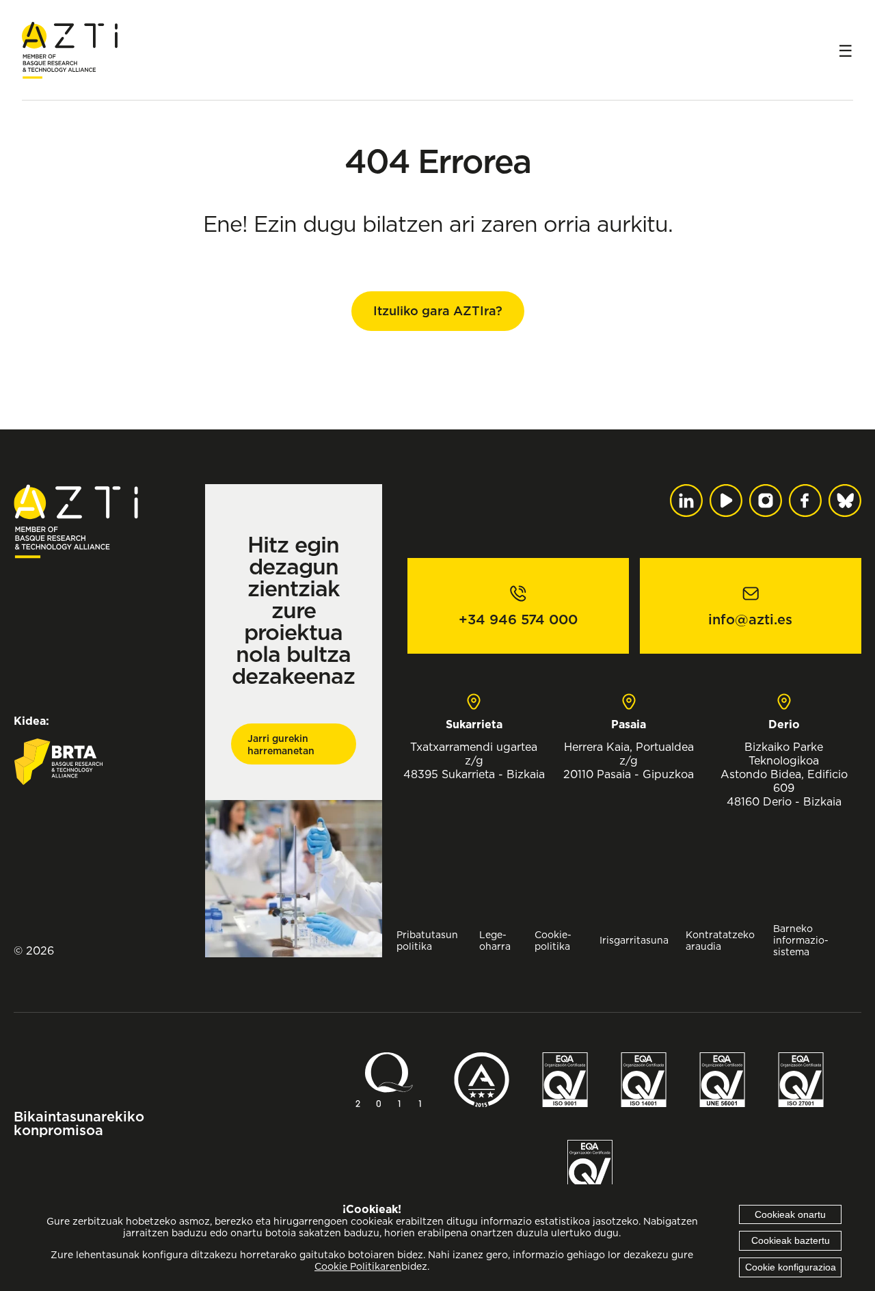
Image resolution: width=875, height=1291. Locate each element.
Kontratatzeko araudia (720, 940)
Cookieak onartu (790, 1214)
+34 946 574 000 (518, 619)
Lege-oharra (495, 940)
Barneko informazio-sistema (801, 939)
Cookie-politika (553, 940)
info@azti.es (750, 619)
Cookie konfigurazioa (790, 1267)
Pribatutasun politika (427, 940)
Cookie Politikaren (357, 1266)
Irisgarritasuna (634, 940)
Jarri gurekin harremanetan (280, 744)
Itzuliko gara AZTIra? (437, 311)
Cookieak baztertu (790, 1240)
